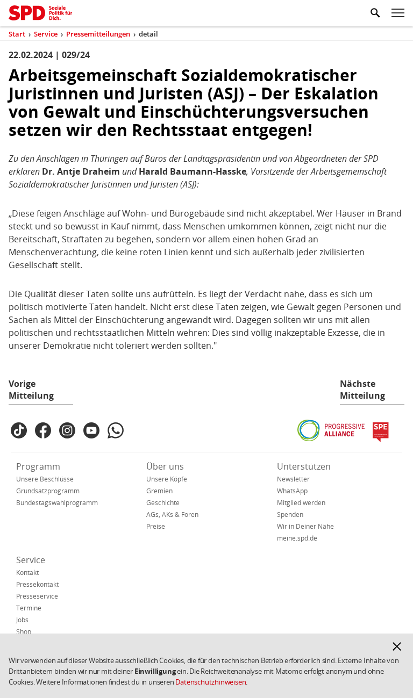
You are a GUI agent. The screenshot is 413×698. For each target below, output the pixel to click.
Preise (155, 526)
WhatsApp (292, 490)
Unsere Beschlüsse (45, 479)
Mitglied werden (301, 502)
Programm (38, 466)
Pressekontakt (37, 584)
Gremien (159, 490)
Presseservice (37, 596)
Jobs (22, 619)
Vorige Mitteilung (31, 389)
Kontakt (27, 572)
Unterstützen (304, 466)
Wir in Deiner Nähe (305, 526)
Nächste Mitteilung (362, 389)
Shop (23, 631)
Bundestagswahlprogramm (57, 502)
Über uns (165, 466)
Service (30, 560)
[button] (397, 646)
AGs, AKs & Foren (172, 514)
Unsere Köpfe (166, 479)
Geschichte (163, 502)
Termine (28, 608)
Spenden (290, 514)
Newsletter (293, 479)
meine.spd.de (297, 538)
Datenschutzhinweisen (210, 682)
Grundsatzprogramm (48, 490)
